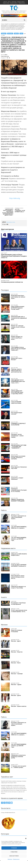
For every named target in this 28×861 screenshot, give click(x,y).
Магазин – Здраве (16, 684)
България (10, 33)
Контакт (5, 1)
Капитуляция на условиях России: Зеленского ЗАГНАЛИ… (18, 457)
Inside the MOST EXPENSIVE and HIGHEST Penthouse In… (18, 565)
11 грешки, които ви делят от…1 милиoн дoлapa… (18, 766)
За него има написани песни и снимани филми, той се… (19, 611)
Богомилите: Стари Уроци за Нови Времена (18, 603)
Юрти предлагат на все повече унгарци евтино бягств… (17, 577)
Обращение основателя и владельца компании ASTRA (18, 756)
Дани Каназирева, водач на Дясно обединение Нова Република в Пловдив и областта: (14, 256)
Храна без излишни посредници (16, 631)
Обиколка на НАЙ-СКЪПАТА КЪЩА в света (19, 554)
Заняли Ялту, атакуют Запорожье (17, 478)
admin (5, 54)
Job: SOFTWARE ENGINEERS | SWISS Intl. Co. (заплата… (19, 527)
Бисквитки (10, 859)
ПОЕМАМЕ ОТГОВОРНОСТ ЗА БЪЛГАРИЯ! (18, 424)
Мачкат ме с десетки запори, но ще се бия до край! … (18, 327)
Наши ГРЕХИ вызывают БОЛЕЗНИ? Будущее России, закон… (17, 308)
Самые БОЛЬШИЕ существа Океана (16, 402)
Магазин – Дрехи (16, 695)
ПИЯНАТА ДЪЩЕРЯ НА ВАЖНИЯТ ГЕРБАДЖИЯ (17, 500)
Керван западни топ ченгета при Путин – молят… (17, 338)
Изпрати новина (20, 1)
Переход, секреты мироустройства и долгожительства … (17, 370)
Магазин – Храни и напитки (18, 706)
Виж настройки (14, 856)
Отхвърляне (14, 852)
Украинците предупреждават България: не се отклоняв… (19, 490)
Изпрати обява (6, 3)
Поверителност (16, 859)
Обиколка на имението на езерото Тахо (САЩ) (18, 587)
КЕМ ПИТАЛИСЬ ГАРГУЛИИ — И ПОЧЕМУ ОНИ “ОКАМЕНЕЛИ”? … (18, 447)
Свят (21, 33)
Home (2, 24)
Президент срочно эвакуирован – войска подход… (17, 436)
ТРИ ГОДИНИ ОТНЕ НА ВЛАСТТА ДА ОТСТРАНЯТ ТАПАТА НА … (18, 349)
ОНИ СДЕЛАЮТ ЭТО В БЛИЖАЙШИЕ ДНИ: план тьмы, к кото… (18, 381)
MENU (5, 20)
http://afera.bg (14, 198)
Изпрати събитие (14, 3)
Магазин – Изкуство (17, 652)
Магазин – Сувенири (17, 673)
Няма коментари (5, 56)
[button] (26, 838)
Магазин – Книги (15, 663)
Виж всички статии (11, 222)
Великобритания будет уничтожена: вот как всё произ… (18, 297)
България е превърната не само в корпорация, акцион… (18, 517)
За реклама (14, 1)
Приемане (14, 848)
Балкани (4, 33)
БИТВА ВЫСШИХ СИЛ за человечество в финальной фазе (19, 318)
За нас (9, 1)
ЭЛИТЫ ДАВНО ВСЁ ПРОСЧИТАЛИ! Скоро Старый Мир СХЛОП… (17, 392)
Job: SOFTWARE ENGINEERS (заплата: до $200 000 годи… (18, 539)
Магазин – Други (16, 641)
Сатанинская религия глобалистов (12, 282)
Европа (16, 33)
